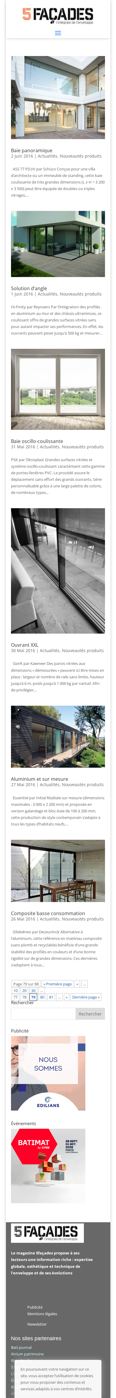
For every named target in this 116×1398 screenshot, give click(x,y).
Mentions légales (42, 1313)
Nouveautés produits (81, 156)
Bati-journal (21, 1347)
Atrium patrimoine (27, 1354)
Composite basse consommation (48, 913)
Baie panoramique (31, 150)
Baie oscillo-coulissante (37, 441)
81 (51, 997)
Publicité (35, 1307)
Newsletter (37, 1324)
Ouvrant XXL (24, 645)
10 (15, 990)
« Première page (57, 984)
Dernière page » (86, 997)
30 (33, 990)
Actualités (47, 156)
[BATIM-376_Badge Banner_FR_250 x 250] (48, 1201)
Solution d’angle (29, 288)
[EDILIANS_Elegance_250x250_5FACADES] (48, 1109)
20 (24, 990)
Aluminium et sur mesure (39, 779)
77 (15, 997)
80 (42, 997)
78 (24, 997)
